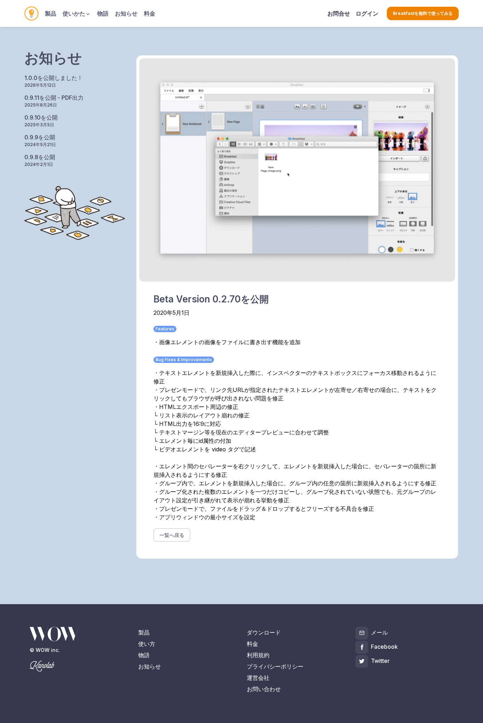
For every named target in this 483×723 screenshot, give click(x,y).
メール (379, 632)
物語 (103, 13)
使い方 (146, 643)
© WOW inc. (45, 650)
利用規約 (258, 655)
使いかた (74, 13)
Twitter (380, 660)
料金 (149, 13)
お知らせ (126, 13)
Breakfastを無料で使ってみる (423, 13)
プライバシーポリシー (275, 666)
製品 (50, 13)
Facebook (384, 646)
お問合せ (338, 13)
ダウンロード (264, 632)
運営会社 (258, 677)
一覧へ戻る (171, 535)
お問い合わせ (264, 689)
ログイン (367, 13)
